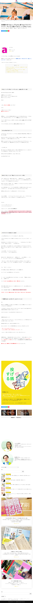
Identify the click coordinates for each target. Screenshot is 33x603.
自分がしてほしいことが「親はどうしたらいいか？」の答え (15, 69)
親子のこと (16, 28)
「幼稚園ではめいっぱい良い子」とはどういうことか (14, 71)
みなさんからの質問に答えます (23, 28)
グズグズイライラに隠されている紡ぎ (12, 70)
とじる (18, 65)
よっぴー (10, 51)
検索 (2, 469)
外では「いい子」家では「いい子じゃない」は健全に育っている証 (16, 67)
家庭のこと (12, 28)
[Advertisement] (16, 39)
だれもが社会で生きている (10, 68)
